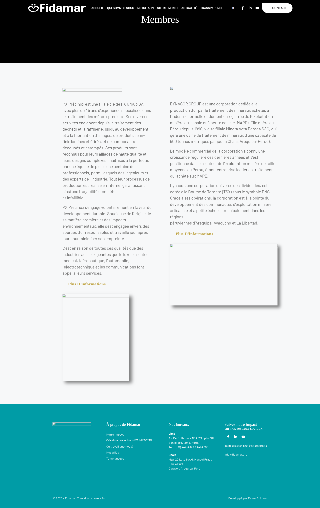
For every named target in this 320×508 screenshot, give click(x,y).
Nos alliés (112, 452)
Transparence (211, 8)
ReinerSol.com (258, 498)
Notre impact (167, 8)
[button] (277, 8)
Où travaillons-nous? (119, 446)
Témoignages (115, 458)
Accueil (97, 8)
